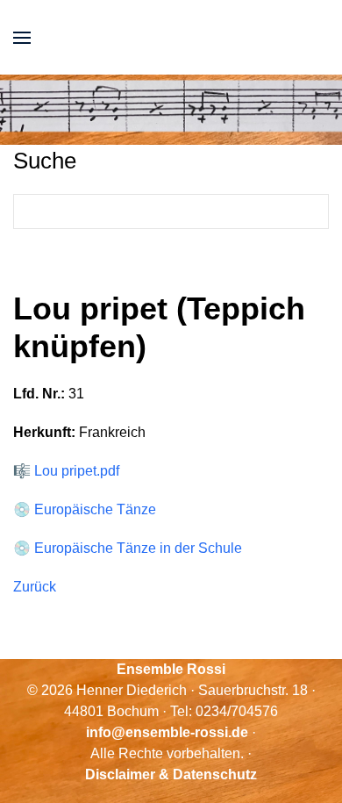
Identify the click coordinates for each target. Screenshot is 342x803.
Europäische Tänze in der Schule (138, 548)
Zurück (34, 586)
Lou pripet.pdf (76, 470)
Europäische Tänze (95, 509)
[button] (22, 37)
